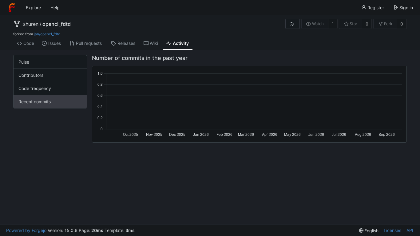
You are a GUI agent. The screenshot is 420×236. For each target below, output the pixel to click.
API (409, 230)
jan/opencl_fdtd (47, 34)
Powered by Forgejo (26, 230)
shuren (30, 24)
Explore (33, 7)
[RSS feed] (292, 24)
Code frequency (34, 88)
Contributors (30, 75)
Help (55, 7)
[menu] (369, 230)
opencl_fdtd (56, 24)
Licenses (392, 230)
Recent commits (34, 101)
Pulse (23, 62)
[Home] (11, 7)
